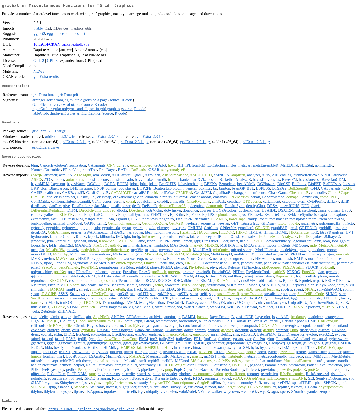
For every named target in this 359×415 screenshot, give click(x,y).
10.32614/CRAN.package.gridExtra (61, 44)
